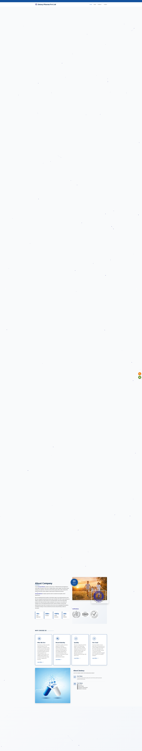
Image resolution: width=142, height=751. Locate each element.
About (95, 4)
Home (91, 4)
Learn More (39, 662)
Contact (105, 4)
